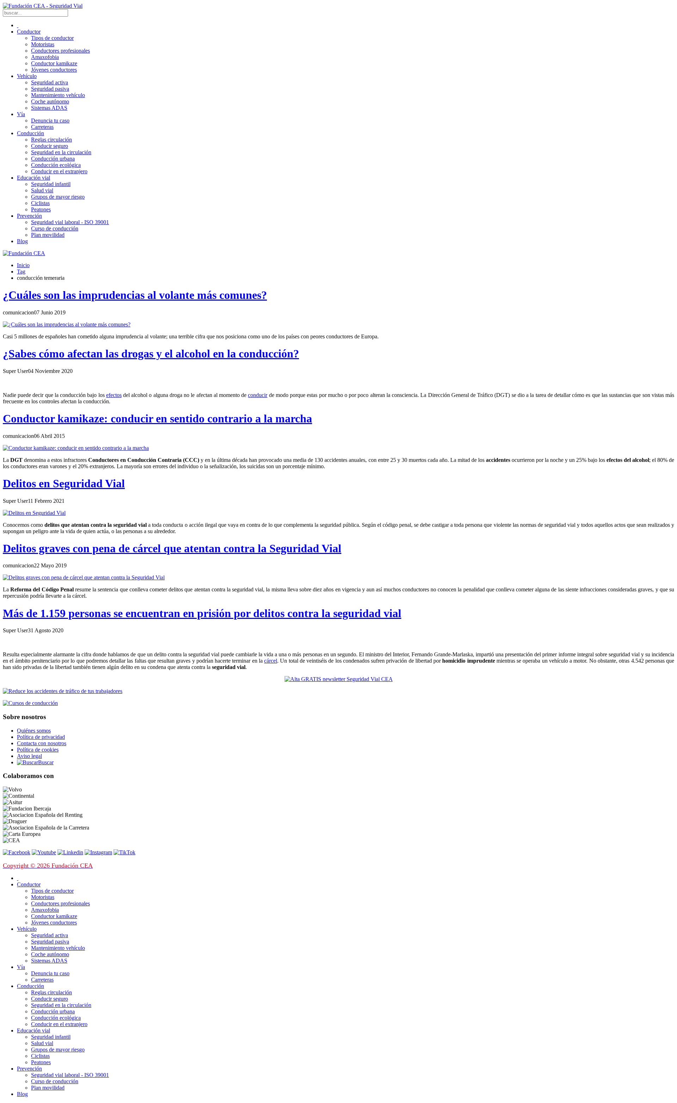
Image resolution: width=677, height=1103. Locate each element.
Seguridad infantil (51, 184)
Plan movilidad (48, 235)
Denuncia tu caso (50, 120)
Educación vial (33, 178)
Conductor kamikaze (54, 63)
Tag (21, 272)
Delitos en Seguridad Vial (64, 483)
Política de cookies (38, 750)
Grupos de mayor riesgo (58, 197)
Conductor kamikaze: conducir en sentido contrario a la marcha (157, 418)
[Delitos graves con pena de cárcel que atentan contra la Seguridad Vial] (84, 577)
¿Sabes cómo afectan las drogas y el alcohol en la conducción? (151, 353)
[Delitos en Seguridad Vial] (34, 513)
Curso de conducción (54, 228)
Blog (22, 241)
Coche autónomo (50, 101)
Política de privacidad (41, 737)
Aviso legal (29, 756)
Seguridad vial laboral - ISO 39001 (70, 222)
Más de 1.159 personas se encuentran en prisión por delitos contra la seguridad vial (202, 613)
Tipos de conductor (52, 38)
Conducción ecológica (56, 165)
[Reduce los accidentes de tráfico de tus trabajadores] (338, 691)
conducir (257, 395)
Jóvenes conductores (54, 70)
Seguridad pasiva (50, 89)
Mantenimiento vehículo (58, 95)
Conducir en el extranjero (59, 171)
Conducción (30, 133)
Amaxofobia (45, 57)
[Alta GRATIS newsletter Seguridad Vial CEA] (339, 679)
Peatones (41, 209)
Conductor (29, 32)
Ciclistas (40, 203)
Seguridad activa (49, 82)
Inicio (23, 265)
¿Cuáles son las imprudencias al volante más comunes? (135, 295)
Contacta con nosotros (41, 743)
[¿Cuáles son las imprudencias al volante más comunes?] (66, 324)
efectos (114, 395)
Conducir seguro (49, 146)
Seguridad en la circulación (61, 152)
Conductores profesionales (60, 51)
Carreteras (42, 127)
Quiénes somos (34, 731)
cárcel (270, 661)
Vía (21, 114)
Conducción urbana (53, 159)
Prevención (29, 216)
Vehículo (27, 76)
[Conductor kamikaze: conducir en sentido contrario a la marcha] (76, 448)
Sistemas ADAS (49, 108)
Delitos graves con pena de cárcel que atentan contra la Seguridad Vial (172, 548)
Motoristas (42, 44)
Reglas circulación (51, 140)
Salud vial (42, 190)
